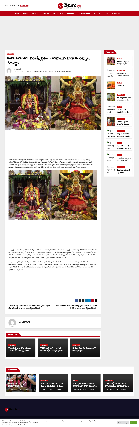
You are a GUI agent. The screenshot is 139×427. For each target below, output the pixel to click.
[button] (133, 14)
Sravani (18, 69)
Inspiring (70, 14)
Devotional (117, 14)
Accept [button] (133, 423)
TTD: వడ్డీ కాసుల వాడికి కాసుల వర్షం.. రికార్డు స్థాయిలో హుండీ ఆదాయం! (52, 350)
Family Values (84, 14)
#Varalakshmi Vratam (63, 71)
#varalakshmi (49, 71)
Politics (45, 14)
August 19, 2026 (80, 389)
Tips (106, 14)
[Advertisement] (69, 30)
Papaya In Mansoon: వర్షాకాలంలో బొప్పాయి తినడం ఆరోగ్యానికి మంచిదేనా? (85, 386)
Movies (35, 14)
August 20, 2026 (16, 389)
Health (97, 14)
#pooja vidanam (38, 71)
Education (58, 14)
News (25, 14)
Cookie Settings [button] (123, 423)
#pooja (28, 71)
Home (17, 14)
